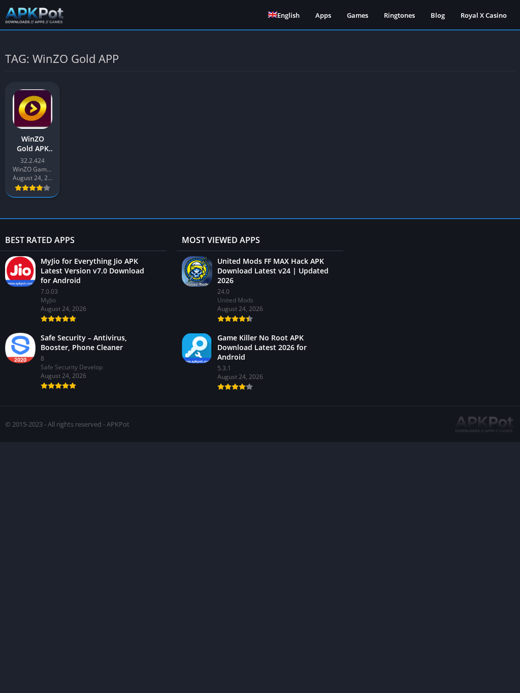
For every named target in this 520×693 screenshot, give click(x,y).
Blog (438, 15)
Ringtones (399, 15)
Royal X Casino (484, 15)
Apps (323, 15)
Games (357, 15)
